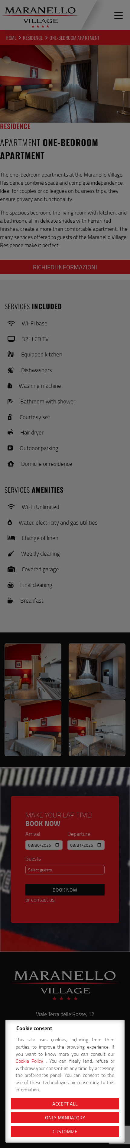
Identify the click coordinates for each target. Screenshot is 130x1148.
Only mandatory (65, 1117)
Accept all (65, 1103)
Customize (65, 1131)
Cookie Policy (31, 1061)
